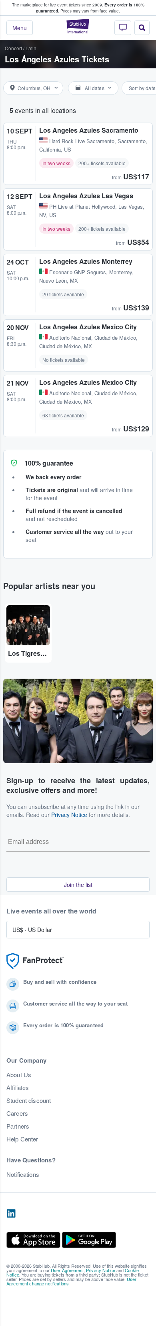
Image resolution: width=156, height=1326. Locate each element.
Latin (31, 48)
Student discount (28, 1100)
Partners (17, 1126)
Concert (13, 48)
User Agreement (67, 1270)
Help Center (22, 1139)
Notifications (22, 1174)
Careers (17, 1113)
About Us (18, 1074)
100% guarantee (48, 463)
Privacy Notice (69, 815)
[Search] (142, 28)
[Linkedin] (11, 1214)
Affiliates (17, 1087)
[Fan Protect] (35, 961)
